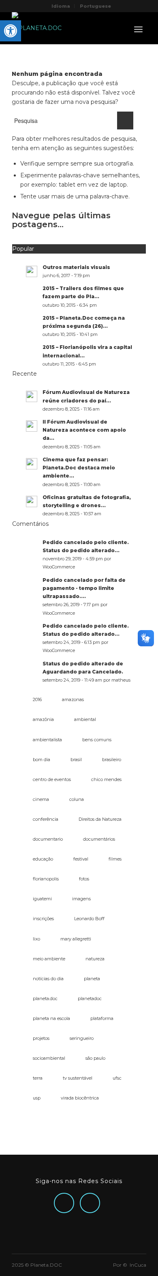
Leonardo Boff (89, 918)
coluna (76, 799)
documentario (48, 839)
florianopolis (46, 879)
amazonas (73, 699)
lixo (36, 939)
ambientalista (47, 739)
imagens (81, 899)
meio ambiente (49, 959)
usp (37, 1098)
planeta (92, 978)
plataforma (101, 1018)
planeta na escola (51, 1018)
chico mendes (106, 779)
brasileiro (111, 759)
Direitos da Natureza (100, 819)
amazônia (43, 719)
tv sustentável (77, 1078)
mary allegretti (75, 939)
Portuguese (95, 6)
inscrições (43, 918)
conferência (45, 819)
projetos (41, 1038)
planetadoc (90, 998)
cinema (41, 799)
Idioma (60, 6)
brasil (76, 759)
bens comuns (96, 739)
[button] (10, 30)
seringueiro (82, 1038)
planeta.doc (45, 998)
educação (43, 859)
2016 (37, 699)
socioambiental (49, 1058)
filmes (115, 859)
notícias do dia (48, 978)
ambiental (85, 719)
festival (80, 859)
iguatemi (42, 899)
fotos (84, 879)
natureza (95, 959)
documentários (99, 839)
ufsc (117, 1078)
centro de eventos (52, 779)
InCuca (138, 1265)
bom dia (41, 759)
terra (38, 1078)
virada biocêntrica (80, 1098)
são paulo (95, 1058)
